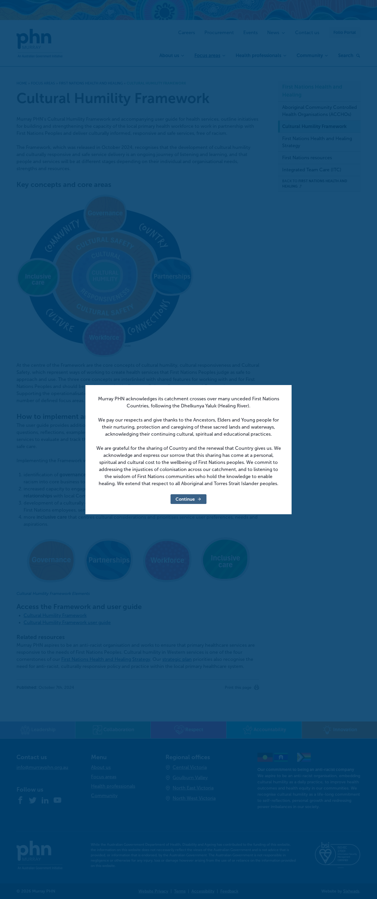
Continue (185, 499)
